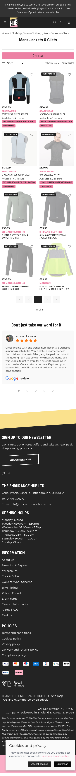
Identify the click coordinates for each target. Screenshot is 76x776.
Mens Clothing (33, 33)
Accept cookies (39, 764)
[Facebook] (9, 473)
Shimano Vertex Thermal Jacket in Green (15, 236)
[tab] (19, 391)
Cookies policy (11, 638)
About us (8, 560)
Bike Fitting (10, 587)
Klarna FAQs (10, 609)
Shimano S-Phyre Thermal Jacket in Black (16, 287)
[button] (5, 22)
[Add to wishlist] (32, 74)
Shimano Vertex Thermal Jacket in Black (53, 236)
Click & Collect (11, 576)
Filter (39, 55)
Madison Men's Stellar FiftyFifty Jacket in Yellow (54, 287)
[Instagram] (4, 473)
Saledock (42, 699)
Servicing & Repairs (15, 565)
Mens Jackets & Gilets (56, 33)
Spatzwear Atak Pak (49, 174)
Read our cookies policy (55, 756)
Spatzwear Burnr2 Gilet (52, 114)
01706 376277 (15, 498)
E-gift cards (9, 598)
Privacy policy (11, 644)
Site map (57, 696)
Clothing (17, 33)
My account (10, 571)
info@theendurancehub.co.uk (31, 504)
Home (5, 33)
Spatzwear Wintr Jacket (15, 114)
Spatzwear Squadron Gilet (16, 174)
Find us (7, 615)
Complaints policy (14, 655)
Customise (62, 764)
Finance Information (15, 604)
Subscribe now (20, 460)
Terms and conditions (16, 633)
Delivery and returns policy (20, 649)
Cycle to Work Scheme (17, 582)
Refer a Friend (11, 593)
